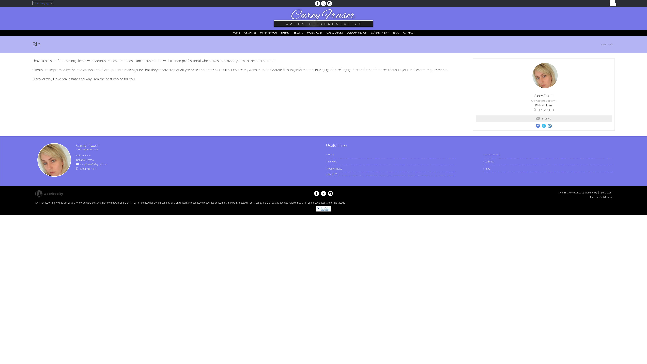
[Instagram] (329, 3)
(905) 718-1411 (546, 110)
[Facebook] (317, 3)
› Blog (486, 168)
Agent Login (606, 192)
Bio (611, 44)
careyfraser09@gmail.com (93, 164)
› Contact (488, 161)
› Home (330, 154)
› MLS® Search (491, 154)
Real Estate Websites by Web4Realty (578, 192)
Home (603, 44)
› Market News (334, 168)
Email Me (546, 118)
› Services (331, 161)
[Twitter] (323, 3)
